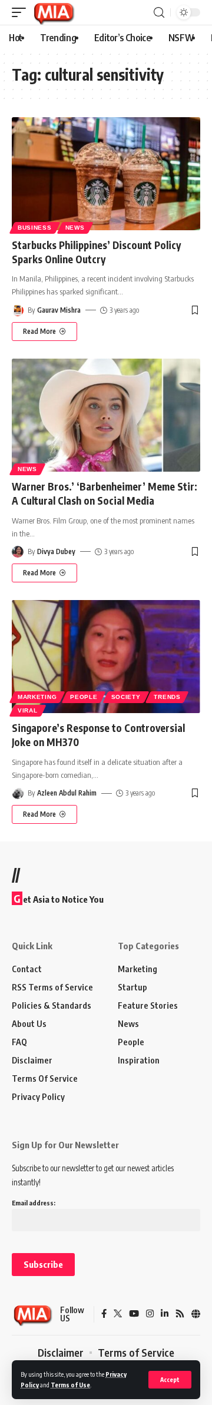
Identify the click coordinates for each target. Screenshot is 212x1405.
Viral (28, 710)
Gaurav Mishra (59, 310)
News (75, 227)
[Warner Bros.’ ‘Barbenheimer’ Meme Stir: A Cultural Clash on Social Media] (106, 415)
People (83, 697)
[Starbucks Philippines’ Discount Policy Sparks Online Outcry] (106, 173)
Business (35, 227)
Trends (167, 697)
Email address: (33, 1203)
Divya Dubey (56, 551)
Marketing (37, 697)
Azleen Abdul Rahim (67, 792)
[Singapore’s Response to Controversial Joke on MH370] (106, 656)
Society (126, 697)
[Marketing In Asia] (53, 12)
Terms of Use (70, 1385)
